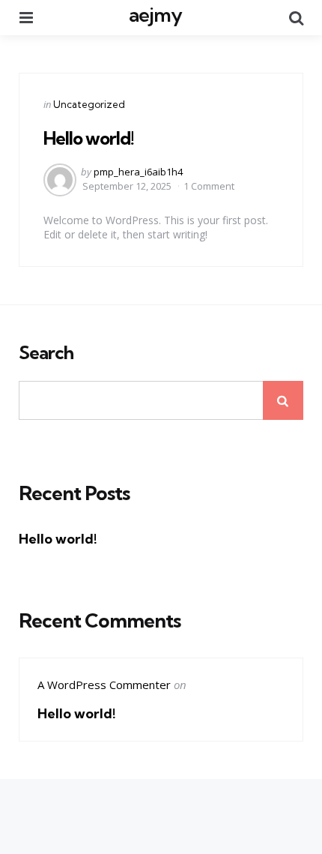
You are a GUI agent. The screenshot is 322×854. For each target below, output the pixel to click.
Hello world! (88, 138)
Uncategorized (89, 104)
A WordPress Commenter (104, 684)
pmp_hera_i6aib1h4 (138, 171)
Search (46, 353)
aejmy (155, 14)
